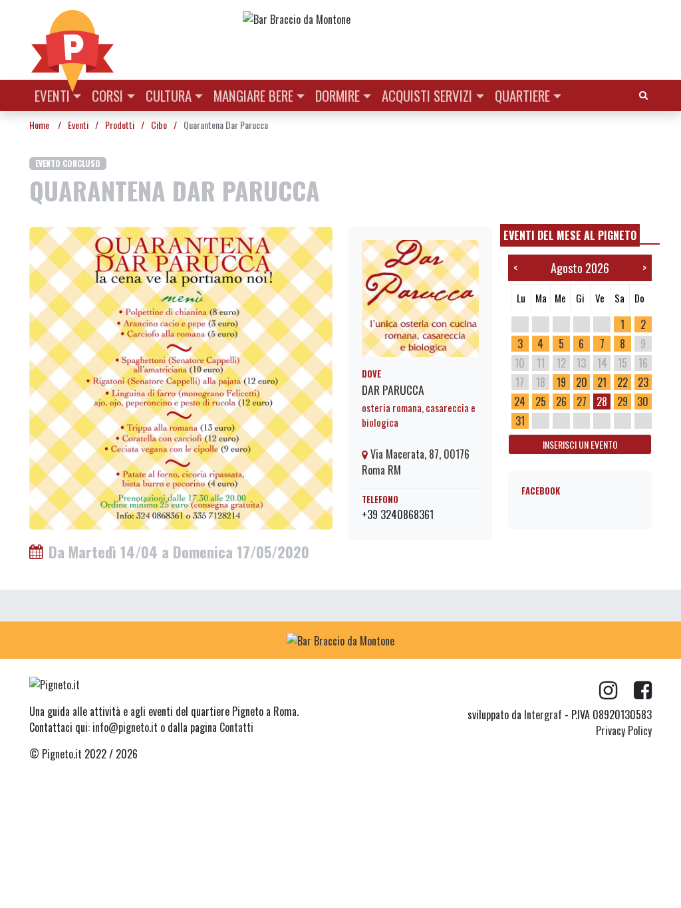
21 (602, 382)
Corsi (107, 95)
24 (519, 401)
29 (622, 401)
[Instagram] (616, 691)
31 (520, 421)
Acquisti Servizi (427, 95)
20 (581, 382)
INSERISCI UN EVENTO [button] (580, 444)
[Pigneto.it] (72, 40)
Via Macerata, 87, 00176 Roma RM (416, 462)
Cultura (169, 95)
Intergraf (543, 715)
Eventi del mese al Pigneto (569, 235)
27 (582, 401)
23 (643, 382)
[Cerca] (643, 94)
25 (540, 401)
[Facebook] (643, 691)
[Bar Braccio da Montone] (446, 18)
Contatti (236, 727)
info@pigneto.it (125, 727)
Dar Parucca (393, 389)
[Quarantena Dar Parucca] (181, 377)
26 (561, 401)
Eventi (52, 95)
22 (622, 382)
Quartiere (522, 95)
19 (561, 382)
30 (642, 401)
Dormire (337, 95)
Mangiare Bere (253, 95)
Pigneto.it (62, 754)
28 (602, 401)
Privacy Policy (624, 730)
